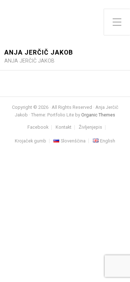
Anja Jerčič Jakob (38, 52)
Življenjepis (90, 127)
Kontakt (64, 127)
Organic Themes (98, 115)
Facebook (37, 127)
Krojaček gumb (30, 141)
